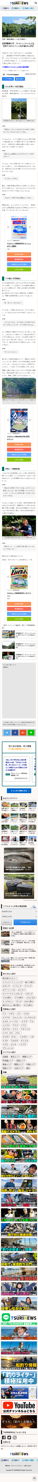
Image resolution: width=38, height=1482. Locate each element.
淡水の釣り (20, 79)
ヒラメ (15, 1029)
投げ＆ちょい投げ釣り (12, 1005)
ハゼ (32, 1037)
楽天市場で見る (19, 259)
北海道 (5, 1057)
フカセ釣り (7, 997)
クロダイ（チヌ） (10, 1037)
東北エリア (15, 1057)
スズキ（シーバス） (11, 1021)
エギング (6, 986)
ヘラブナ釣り (8, 79)
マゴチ (5, 1041)
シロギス (23, 1037)
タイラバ (21, 990)
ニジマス (6, 1025)
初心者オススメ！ (10, 978)
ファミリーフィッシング (13, 982)
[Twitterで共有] (7, 732)
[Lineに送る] (31, 732)
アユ (32, 1021)
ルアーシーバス (9, 990)
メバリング (17, 986)
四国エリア (7, 1068)
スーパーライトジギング (13, 994)
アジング (28, 986)
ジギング (29, 994)
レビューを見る (19, 269)
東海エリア (7, 1064)
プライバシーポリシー (17, 1465)
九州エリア (19, 1068)
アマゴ (15, 1025)
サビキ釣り (28, 1005)
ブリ (19, 1014)
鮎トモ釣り (29, 982)
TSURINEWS (17, 1470)
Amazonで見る (19, 254)
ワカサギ (14, 1041)
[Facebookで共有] (15, 732)
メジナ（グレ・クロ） (12, 1033)
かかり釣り (29, 1001)
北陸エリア (20, 1060)
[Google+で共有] (23, 732)
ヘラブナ (22, 1044)
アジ (4, 1014)
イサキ (26, 1014)
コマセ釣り (19, 997)
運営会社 (7, 1465)
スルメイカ (17, 1017)
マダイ (11, 1014)
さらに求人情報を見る (19, 791)
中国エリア (30, 1064)
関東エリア (27, 1057)
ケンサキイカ (29, 1017)
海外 (28, 1068)
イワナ (23, 1025)
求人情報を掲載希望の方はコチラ (19, 749)
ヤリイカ (24, 1041)
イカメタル (30, 997)
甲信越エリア (8, 1060)
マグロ (5, 1044)
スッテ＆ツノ (8, 1001)
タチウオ (6, 1029)
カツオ (13, 1044)
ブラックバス (8, 1048)
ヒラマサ (6, 1017)
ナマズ (24, 1021)
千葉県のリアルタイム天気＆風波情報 (16, 67)
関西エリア (19, 1064)
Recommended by (28, 900)
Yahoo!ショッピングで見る (19, 264)
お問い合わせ (27, 1465)
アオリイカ (25, 1029)
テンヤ (19, 1001)
